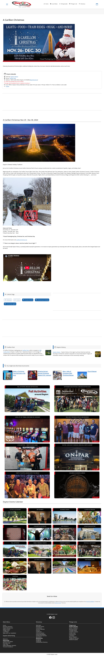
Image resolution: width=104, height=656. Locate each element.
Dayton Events (6, 629)
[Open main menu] (7, 4)
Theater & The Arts (74, 638)
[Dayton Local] (23, 4)
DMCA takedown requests (9, 645)
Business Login (6, 643)
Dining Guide (64, 4)
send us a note (58, 603)
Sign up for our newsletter (9, 633)
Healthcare (39, 632)
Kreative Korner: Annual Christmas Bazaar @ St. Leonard (44, 373)
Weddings (38, 641)
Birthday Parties (40, 626)
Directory (82, 4)
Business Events (73, 629)
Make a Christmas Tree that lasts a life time (19, 373)
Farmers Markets (40, 629)
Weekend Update (73, 639)
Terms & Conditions (8, 647)
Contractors (39, 628)
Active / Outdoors (73, 628)
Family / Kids (72, 633)
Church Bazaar (92, 371)
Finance (38, 630)
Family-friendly (29, 300)
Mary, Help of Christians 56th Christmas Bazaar (68, 373)
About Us (5, 639)
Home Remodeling (40, 634)
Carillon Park (12, 78)
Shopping (38, 639)
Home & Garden (40, 633)
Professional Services (41, 635)
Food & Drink (72, 634)
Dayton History (14, 76)
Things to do (74, 4)
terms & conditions (90, 601)
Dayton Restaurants (8, 628)
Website (9, 300)
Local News (54, 4)
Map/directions (33, 80)
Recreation (38, 637)
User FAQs (5, 644)
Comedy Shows (73, 630)
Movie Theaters (73, 637)
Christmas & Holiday (43, 300)
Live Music (71, 635)
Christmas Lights (11, 304)
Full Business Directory (41, 642)
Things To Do (6, 630)
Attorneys (38, 625)
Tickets (7, 86)
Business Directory (7, 626)
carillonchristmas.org (21, 240)
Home (46, 4)
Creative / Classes (73, 632)
